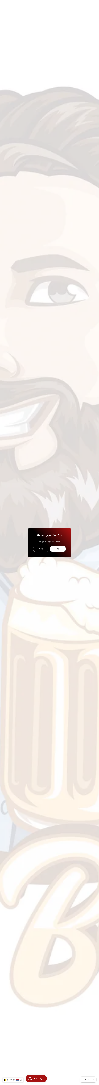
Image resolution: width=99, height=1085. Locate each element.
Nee (41, 549)
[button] (13, 1080)
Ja (58, 549)
